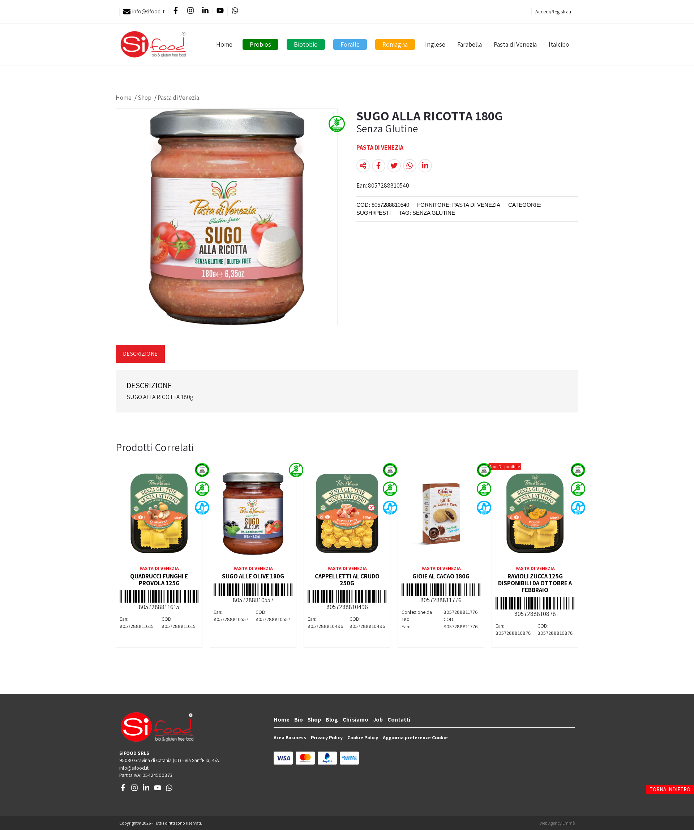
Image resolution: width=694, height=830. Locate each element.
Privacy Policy (327, 737)
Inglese (435, 44)
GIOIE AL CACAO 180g (441, 576)
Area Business (290, 737)
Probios (260, 44)
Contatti (398, 719)
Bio (298, 719)
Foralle (350, 44)
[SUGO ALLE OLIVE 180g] (253, 513)
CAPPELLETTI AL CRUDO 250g (347, 579)
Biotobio (306, 44)
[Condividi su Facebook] (378, 165)
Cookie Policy (362, 737)
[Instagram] (190, 12)
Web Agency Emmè (557, 823)
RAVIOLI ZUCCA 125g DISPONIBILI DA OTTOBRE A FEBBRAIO (535, 583)
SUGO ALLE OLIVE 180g (253, 576)
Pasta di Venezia (515, 44)
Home (224, 44)
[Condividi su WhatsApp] (409, 165)
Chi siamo (355, 719)
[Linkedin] (205, 12)
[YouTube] (220, 12)
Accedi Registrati (553, 11)
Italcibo (559, 44)
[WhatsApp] (234, 12)
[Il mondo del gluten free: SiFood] (153, 44)
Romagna (395, 44)
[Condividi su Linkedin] (425, 165)
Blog (332, 719)
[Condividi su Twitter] (394, 165)
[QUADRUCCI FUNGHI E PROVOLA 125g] (159, 513)
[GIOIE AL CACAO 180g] (441, 513)
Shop (144, 98)
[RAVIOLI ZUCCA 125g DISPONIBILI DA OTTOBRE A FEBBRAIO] (535, 513)
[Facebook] (175, 12)
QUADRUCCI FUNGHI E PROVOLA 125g (159, 579)
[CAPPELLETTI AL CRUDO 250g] (347, 513)
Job (378, 719)
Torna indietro (670, 789)
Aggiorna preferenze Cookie (415, 737)
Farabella (469, 44)
